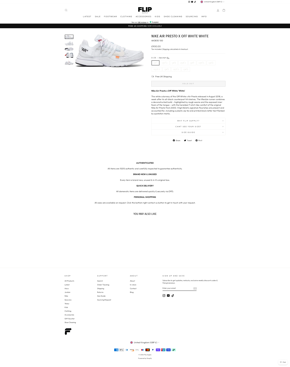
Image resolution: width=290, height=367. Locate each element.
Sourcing (192, 16)
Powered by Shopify (145, 358)
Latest (87, 16)
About (132, 281)
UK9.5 (201, 63)
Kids (157, 16)
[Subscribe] (195, 288)
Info (204, 16)
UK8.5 (183, 63)
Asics (67, 288)
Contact (133, 288)
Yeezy (67, 303)
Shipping (165, 49)
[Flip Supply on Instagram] (164, 295)
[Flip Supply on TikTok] (172, 295)
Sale (98, 16)
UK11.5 (176, 69)
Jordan (67, 292)
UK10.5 (156, 69)
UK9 (192, 63)
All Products (69, 281)
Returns (100, 292)
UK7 (155, 63)
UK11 (166, 69)
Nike (66, 296)
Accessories (143, 16)
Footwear (110, 16)
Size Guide (188, 132)
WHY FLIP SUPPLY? (188, 121)
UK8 (174, 63)
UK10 (211, 63)
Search (100, 281)
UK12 (185, 69)
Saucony (68, 300)
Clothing (126, 16)
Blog (132, 292)
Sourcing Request (104, 300)
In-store (133, 285)
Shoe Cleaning (173, 16)
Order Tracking (103, 285)
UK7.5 (164, 63)
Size (158, 58)
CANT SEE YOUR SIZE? (188, 127)
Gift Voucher (70, 319)
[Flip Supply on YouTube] (168, 295)
